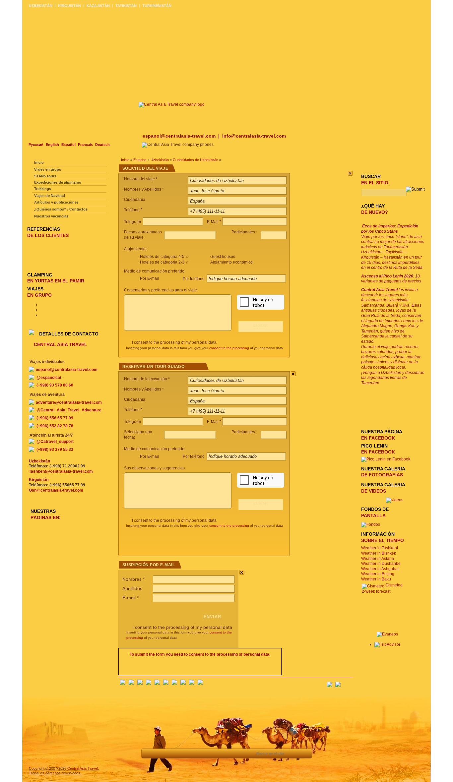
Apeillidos (132, 588)
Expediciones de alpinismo (57, 182)
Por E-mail (149, 278)
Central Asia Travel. (83, 768)
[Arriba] (165, 753)
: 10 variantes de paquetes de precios (391, 279)
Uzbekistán (160, 160)
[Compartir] (179, 753)
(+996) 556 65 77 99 (54, 418)
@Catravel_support (55, 441)
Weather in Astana (377, 558)
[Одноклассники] (148, 683)
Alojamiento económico (231, 262)
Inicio (125, 160)
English (52, 145)
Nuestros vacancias (51, 216)
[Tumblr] (191, 683)
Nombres (133, 579)
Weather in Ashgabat (380, 569)
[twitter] (157, 683)
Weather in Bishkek (378, 553)
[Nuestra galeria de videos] (394, 500)
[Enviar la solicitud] (209, 753)
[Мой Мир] (140, 683)
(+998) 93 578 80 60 (54, 385)
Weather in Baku (376, 579)
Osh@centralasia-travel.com (56, 490)
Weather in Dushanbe (381, 563)
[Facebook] (122, 683)
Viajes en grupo (47, 169)
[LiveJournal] (165, 683)
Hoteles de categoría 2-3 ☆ (164, 262)
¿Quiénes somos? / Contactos (61, 209)
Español (68, 145)
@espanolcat (48, 377)
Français (85, 145)
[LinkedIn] (183, 683)
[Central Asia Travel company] (172, 104)
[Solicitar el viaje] (242, 753)
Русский (36, 145)
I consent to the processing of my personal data (174, 342)
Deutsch (102, 145)
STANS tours (45, 176)
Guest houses (222, 256)
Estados (140, 160)
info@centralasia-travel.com (254, 136)
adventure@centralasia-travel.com (69, 402)
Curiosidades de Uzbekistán (195, 160)
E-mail (130, 597)
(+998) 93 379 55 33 (54, 449)
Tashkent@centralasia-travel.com (61, 471)
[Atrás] (150, 753)
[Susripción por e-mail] (348, 682)
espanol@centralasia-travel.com (180, 136)
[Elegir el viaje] (194, 753)
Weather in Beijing (377, 573)
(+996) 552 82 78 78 (54, 426)
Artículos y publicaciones (56, 202)
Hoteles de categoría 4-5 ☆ (164, 256)
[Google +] (174, 683)
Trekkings (42, 189)
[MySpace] (200, 683)
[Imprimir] (224, 753)
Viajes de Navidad (49, 196)
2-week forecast (376, 591)
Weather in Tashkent (379, 548)
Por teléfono (194, 278)
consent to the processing (229, 348)
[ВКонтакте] (131, 683)
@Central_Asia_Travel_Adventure (68, 410)
